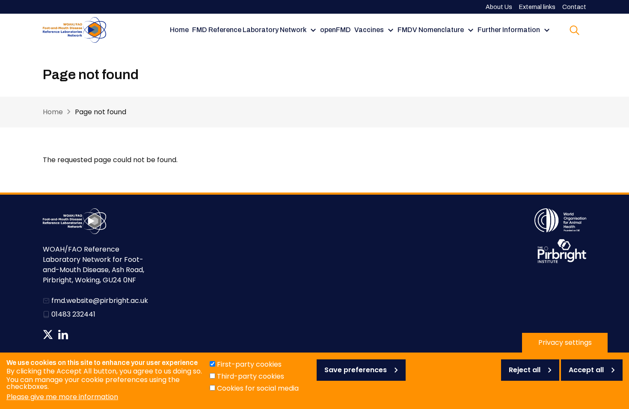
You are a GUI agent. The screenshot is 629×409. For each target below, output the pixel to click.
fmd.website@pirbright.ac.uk (99, 300)
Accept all (586, 370)
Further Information (509, 29)
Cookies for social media (258, 388)
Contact (574, 7)
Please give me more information (62, 397)
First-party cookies (249, 364)
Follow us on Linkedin (63, 334)
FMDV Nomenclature (431, 29)
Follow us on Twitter (48, 334)
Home (179, 29)
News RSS (78, 334)
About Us (499, 7)
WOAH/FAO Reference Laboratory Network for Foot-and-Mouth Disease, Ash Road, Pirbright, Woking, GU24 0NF (93, 264)
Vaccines (369, 29)
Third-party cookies (250, 376)
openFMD (335, 29)
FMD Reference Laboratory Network (249, 29)
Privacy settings (565, 342)
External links (537, 7)
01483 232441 (73, 314)
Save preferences (355, 370)
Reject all (524, 370)
